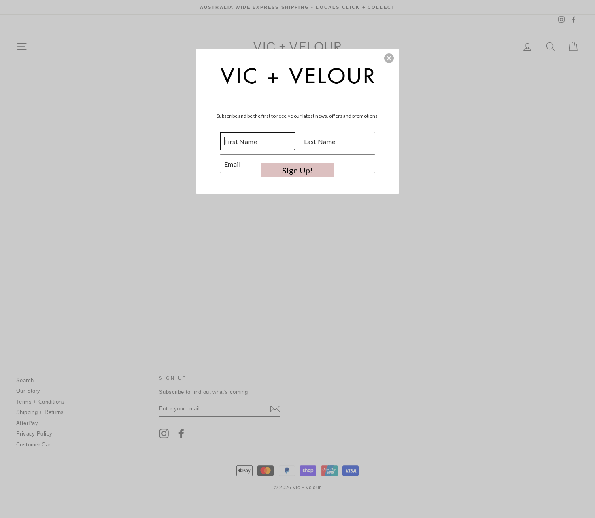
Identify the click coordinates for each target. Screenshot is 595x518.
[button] (389, 58)
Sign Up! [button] (297, 170)
